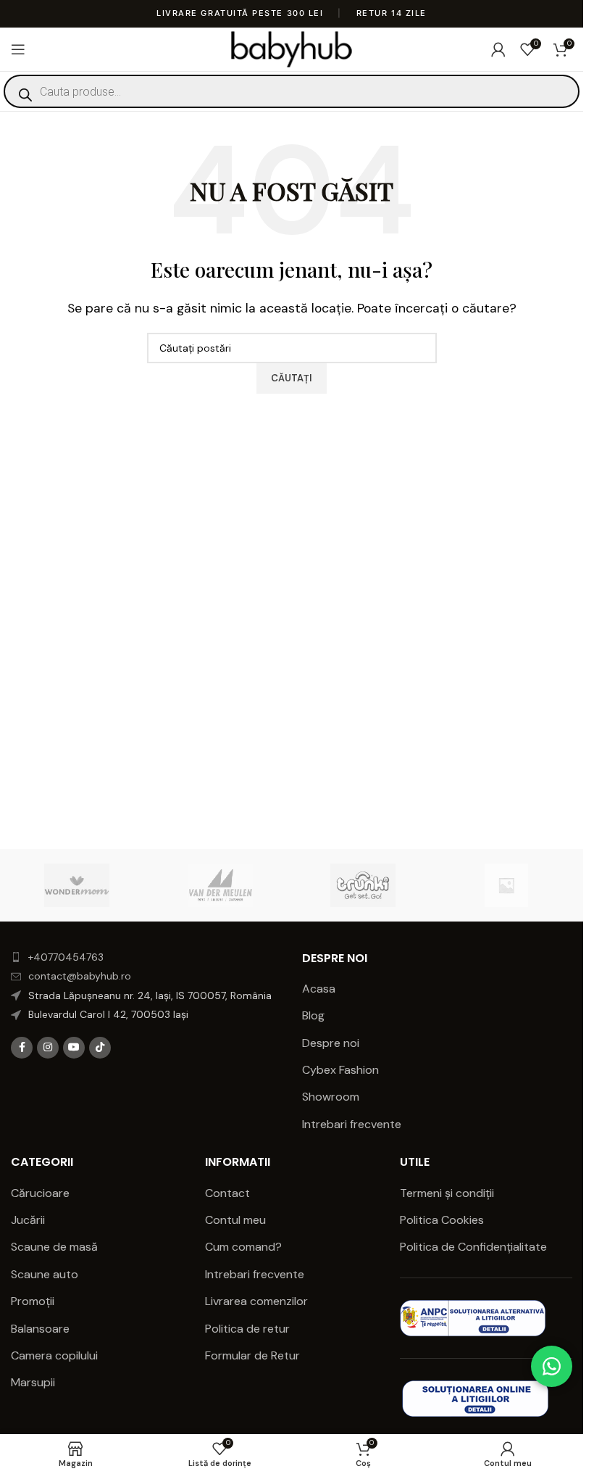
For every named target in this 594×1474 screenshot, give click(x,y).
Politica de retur (247, 1328)
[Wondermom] (77, 885)
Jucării (28, 1219)
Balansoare (40, 1328)
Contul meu (235, 1219)
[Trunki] (362, 885)
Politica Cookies (442, 1219)
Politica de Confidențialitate (475, 1246)
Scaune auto (44, 1274)
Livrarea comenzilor (256, 1301)
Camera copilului (54, 1355)
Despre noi (330, 1043)
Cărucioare (40, 1193)
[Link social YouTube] (74, 1048)
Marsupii (33, 1382)
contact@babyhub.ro (79, 975)
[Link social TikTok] (100, 1048)
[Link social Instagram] (48, 1048)
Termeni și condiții (447, 1193)
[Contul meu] (498, 49)
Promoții (32, 1301)
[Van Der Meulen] (219, 885)
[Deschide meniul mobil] (18, 49)
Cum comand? (243, 1246)
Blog (313, 1015)
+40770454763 (66, 957)
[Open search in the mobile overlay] (292, 91)
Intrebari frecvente (351, 1124)
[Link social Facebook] (22, 1048)
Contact (227, 1193)
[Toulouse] (506, 885)
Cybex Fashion (340, 1069)
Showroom (330, 1096)
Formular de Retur (252, 1355)
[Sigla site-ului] (291, 48)
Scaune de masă (54, 1246)
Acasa (318, 988)
